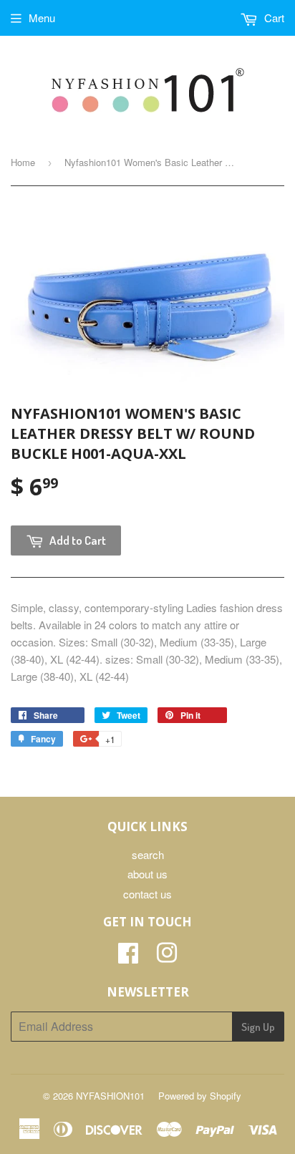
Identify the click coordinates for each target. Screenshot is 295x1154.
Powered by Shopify (199, 1095)
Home (23, 162)
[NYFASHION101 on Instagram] (167, 956)
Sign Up (258, 1027)
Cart (272, 17)
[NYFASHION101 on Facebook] (128, 956)
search (148, 854)
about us (147, 873)
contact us (147, 893)
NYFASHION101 (110, 1095)
